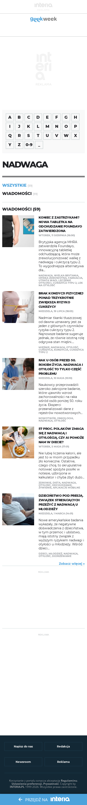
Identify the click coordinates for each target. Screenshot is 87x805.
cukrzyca (46, 349)
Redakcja (63, 746)
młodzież (55, 553)
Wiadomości (17, 193)
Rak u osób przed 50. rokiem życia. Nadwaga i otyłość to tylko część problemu (61, 367)
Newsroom (23, 762)
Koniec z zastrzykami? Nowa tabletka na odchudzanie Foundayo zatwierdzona (60, 224)
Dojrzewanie (61, 556)
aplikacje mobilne (66, 487)
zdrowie (45, 482)
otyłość (72, 347)
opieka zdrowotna (53, 277)
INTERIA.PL (17, 787)
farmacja (75, 277)
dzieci (43, 553)
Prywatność (51, 784)
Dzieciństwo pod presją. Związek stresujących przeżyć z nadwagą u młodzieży (61, 502)
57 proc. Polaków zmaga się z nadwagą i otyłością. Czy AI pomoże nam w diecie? (61, 435)
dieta (56, 482)
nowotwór (47, 418)
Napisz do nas (23, 746)
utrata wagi (48, 280)
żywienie (45, 487)
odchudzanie (62, 485)
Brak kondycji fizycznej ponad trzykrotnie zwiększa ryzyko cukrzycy (61, 300)
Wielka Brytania (66, 275)
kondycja (61, 349)
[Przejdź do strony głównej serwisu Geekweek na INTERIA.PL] (43, 20)
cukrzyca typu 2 (65, 282)
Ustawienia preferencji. (27, 784)
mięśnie (44, 347)
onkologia (65, 418)
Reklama (63, 762)
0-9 (29, 144)
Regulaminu (69, 780)
